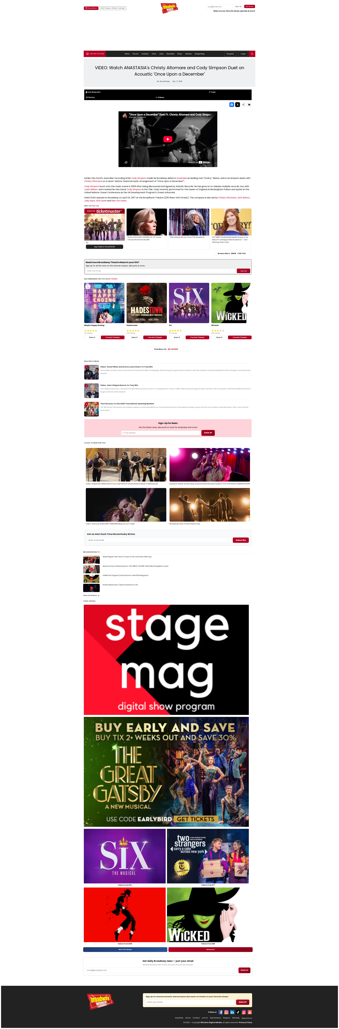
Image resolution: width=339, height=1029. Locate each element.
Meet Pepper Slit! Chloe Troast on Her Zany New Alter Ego (127, 556)
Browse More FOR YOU (232, 253)
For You (95, 206)
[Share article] (243, 104)
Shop (179, 54)
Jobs (161, 54)
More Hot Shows (125, 949)
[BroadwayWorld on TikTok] (238, 1012)
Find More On (166, 349)
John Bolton (243, 197)
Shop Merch (92, 8)
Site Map (236, 1018)
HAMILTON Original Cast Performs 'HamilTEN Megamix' (126, 575)
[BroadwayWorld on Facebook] (220, 1012)
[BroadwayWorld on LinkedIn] (232, 1012)
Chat (154, 54)
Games (188, 54)
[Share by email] (249, 104)
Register (230, 54)
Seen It (92, 337)
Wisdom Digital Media (211, 1022)
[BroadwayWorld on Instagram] (226, 1012)
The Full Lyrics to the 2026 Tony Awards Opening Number (127, 403)
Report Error (247, 1018)
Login (243, 54)
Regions (226, 1018)
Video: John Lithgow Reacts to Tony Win (119, 385)
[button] (252, 54)
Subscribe (241, 540)
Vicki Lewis (101, 200)
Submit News (215, 1018)
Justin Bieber (91, 189)
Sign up (244, 970)
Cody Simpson (138, 178)
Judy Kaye (89, 200)
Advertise (179, 1018)
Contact (196, 1018)
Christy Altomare (93, 181)
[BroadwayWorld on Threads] (244, 1012)
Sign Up (243, 1002)
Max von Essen (119, 200)
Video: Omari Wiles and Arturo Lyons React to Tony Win (126, 367)
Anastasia (182, 178)
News (127, 54)
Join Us (205, 1018)
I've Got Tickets (113, 337)
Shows (136, 54)
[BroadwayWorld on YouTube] (249, 1012)
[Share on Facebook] (231, 104)
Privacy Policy (245, 1022)
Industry (145, 54)
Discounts (210, 949)
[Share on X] (237, 104)
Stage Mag (199, 54)
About (188, 1018)
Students (170, 54)
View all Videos (90, 595)
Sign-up (238, 6)
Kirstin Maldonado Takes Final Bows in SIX (120, 585)
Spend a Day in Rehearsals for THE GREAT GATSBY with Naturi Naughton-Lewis (135, 566)
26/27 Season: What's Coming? (113, 8)
